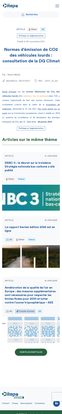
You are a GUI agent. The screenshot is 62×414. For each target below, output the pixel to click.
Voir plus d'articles (31, 352)
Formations (40, 403)
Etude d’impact (9, 91)
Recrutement (26, 403)
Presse (15, 403)
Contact (6, 403)
